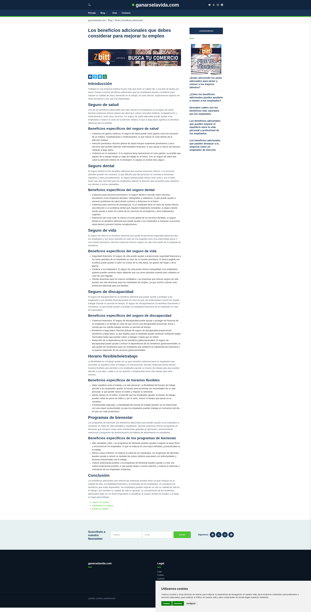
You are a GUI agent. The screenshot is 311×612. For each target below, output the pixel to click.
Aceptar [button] (166, 603)
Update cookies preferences (101, 598)
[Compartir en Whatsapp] (105, 77)
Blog (102, 13)
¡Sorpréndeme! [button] (206, 31)
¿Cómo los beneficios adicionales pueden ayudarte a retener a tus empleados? (206, 97)
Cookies (160, 575)
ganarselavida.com (156, 5)
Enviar (182, 535)
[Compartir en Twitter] (95, 77)
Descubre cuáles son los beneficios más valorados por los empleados (204, 110)
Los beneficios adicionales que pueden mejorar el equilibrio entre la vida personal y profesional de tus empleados (205, 127)
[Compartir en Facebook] (90, 77)
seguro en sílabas (100, 502)
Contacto (126, 13)
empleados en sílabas (102, 505)
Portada (92, 13)
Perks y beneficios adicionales (129, 20)
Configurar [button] (191, 603)
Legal (159, 572)
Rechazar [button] (178, 603)
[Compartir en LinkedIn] (100, 77)
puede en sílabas (100, 509)
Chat (114, 13)
